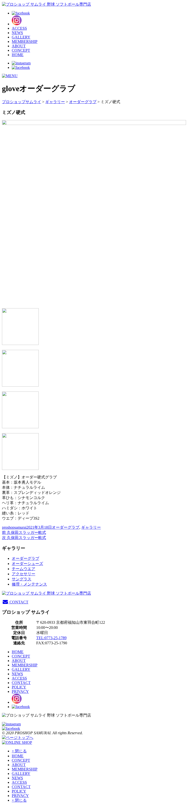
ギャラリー (55, 102)
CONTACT (18, 602)
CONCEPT (21, 50)
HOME (18, 55)
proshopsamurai (14, 527)
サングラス (21, 579)
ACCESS (19, 28)
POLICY (19, 687)
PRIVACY (20, 691)
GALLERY (21, 37)
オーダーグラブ (82, 102)
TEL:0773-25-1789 (51, 638)
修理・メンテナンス (29, 584)
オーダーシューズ (27, 564)
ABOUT (19, 46)
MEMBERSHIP (24, 41)
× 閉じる (19, 751)
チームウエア (23, 569)
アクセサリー (23, 574)
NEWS (17, 33)
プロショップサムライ (21, 102)
